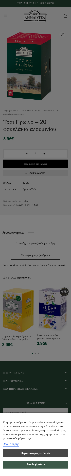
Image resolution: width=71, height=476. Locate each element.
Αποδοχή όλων (35, 464)
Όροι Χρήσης (11, 444)
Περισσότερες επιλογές (35, 453)
